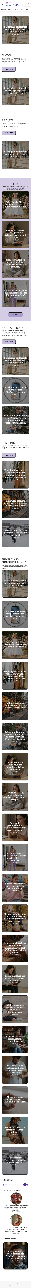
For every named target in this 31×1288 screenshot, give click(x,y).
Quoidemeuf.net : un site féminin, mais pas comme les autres (15, 1038)
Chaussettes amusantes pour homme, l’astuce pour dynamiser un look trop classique (15, 917)
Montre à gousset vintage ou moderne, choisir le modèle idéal (15, 1099)
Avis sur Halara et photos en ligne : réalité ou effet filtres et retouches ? (15, 292)
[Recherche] (25, 4)
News (6, 55)
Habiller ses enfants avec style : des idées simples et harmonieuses (15, 1008)
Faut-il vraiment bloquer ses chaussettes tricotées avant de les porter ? (16, 1207)
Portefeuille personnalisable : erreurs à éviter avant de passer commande (15, 826)
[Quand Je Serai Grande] (12, 4)
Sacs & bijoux (13, 327)
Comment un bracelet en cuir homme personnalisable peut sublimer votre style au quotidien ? (15, 948)
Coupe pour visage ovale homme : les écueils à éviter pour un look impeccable (15, 1255)
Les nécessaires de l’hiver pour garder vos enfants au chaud (15, 532)
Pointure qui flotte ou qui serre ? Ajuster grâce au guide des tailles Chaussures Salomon (15, 419)
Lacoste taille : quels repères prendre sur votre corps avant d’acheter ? (15, 1069)
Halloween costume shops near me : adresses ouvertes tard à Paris (15, 503)
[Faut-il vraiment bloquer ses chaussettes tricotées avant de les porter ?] (16, 1198)
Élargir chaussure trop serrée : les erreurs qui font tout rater (14, 978)
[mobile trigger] (3, 4)
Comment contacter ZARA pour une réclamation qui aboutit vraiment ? (15, 233)
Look (15, 184)
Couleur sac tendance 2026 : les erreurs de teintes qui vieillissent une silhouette (16, 1229)
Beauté (8, 120)
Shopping (10, 442)
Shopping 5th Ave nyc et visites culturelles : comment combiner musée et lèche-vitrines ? (15, 474)
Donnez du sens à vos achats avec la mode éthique (15, 1129)
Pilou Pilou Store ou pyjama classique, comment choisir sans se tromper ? (15, 263)
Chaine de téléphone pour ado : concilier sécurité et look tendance (15, 887)
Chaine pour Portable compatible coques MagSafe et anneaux (15, 389)
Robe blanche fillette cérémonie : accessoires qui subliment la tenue (15, 204)
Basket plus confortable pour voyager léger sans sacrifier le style (15, 29)
